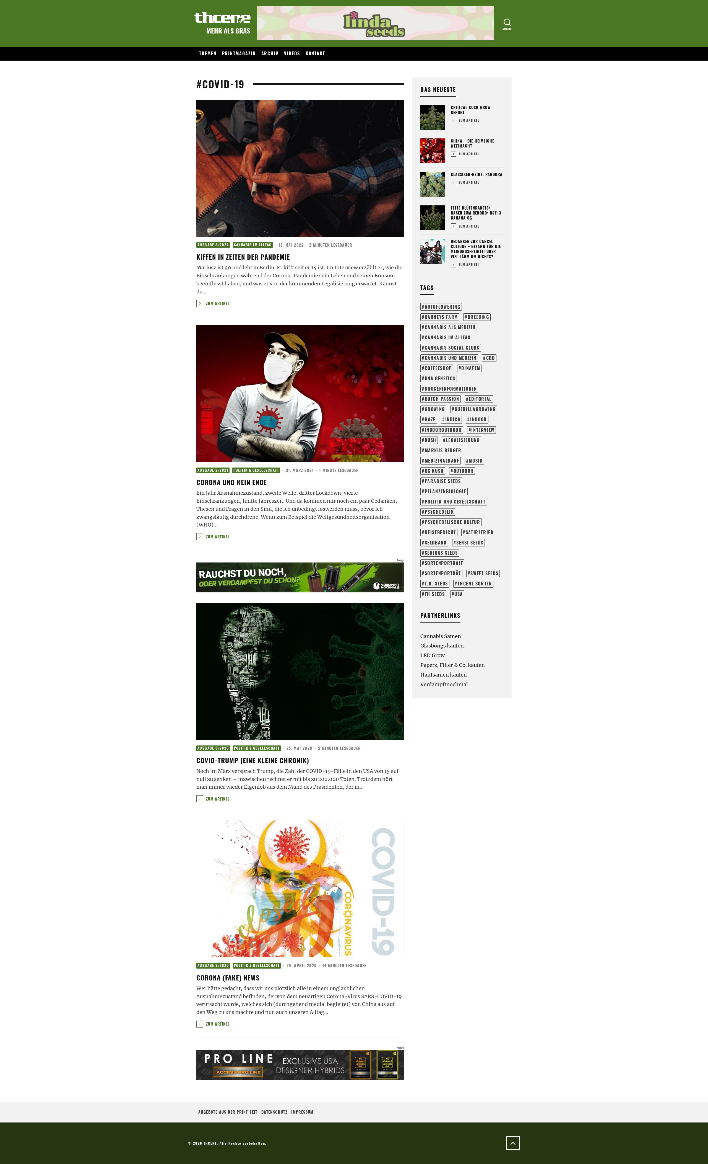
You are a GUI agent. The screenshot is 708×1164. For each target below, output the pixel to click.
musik (476, 460)
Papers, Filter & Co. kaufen (452, 665)
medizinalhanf (442, 460)
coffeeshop (438, 368)
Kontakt (315, 53)
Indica (453, 419)
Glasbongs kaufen (442, 645)
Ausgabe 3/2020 (213, 748)
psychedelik (439, 512)
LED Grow (432, 655)
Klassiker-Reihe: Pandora (477, 174)
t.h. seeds (436, 583)
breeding (478, 317)
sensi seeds (469, 542)
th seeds (435, 594)
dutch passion (442, 399)
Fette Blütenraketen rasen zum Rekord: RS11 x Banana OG (476, 213)
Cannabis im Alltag (253, 244)
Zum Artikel (217, 303)
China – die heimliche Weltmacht (472, 143)
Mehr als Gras (228, 30)
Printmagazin (239, 53)
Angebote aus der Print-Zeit (227, 1112)
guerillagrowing (475, 409)
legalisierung (463, 440)
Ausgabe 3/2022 (213, 244)
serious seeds (441, 552)
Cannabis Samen (440, 636)
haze (430, 419)
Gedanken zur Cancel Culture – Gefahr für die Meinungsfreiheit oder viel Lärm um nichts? (476, 248)
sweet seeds (484, 573)
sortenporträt (443, 573)
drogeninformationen (451, 388)
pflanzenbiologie (445, 491)
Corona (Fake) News (227, 977)
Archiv (270, 53)
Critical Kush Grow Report (471, 109)
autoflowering (442, 306)
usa (458, 594)
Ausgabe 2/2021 (212, 470)
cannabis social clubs (452, 347)
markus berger (443, 450)
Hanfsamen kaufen (443, 675)
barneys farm (441, 317)
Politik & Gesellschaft (256, 470)
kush (430, 440)
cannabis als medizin (450, 327)
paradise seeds (443, 481)
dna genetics (440, 378)
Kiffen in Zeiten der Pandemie (243, 257)
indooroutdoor (443, 430)
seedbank (436, 542)
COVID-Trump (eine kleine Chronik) (252, 760)
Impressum (302, 1112)
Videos (292, 53)
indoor (478, 419)
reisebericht (440, 532)
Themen (208, 53)
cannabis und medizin (451, 358)
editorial (480, 399)
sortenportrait (444, 563)
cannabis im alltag (448, 337)
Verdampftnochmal (444, 684)
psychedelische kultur (452, 522)
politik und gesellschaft (455, 501)
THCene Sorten (474, 583)
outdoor (464, 471)
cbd (490, 358)
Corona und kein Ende (231, 482)
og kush (434, 471)
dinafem (470, 368)
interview (482, 430)
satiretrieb (480, 532)
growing (435, 409)
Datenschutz (274, 1112)
